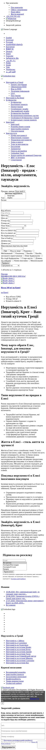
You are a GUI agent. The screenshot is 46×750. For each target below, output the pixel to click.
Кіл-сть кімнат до (8, 233)
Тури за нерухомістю (19, 144)
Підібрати (5, 263)
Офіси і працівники (19, 10)
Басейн (30, 253)
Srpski (8, 65)
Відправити (8, 747)
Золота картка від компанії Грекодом (26, 155)
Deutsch (9, 51)
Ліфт (5, 251)
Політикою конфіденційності (18, 578)
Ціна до (4, 218)
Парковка (28, 251)
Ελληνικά (9, 40)
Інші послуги (11, 133)
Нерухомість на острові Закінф (19, 652)
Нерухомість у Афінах (15, 641)
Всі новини (10, 605)
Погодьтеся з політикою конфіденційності (18, 740)
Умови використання (15, 681)
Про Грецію (16, 96)
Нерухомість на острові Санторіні (20, 661)
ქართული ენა (12, 58)
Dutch (8, 54)
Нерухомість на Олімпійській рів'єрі (21, 656)
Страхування (16, 160)
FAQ (13, 93)
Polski (8, 63)
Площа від (5, 221)
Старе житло (27, 258)
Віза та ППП (16, 89)
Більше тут (34, 699)
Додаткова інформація (20, 91)
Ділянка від (6, 241)
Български (10, 47)
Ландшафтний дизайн (20, 111)
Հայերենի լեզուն (14, 44)
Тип (2, 198)
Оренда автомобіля (19, 151)
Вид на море (15, 251)
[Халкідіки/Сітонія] (15, 567)
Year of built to (7, 238)
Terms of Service (6, 743)
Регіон (3, 200)
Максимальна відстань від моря (14, 246)
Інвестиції (10, 122)
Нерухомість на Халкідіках (17, 645)
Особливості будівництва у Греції (25, 118)
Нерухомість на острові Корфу (18, 647)
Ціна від (4, 215)
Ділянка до (5, 243)
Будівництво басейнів (20, 113)
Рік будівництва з (8, 236)
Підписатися (8, 572)
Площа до (5, 223)
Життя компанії (17, 14)
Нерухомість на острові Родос (18, 649)
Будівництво (11, 100)
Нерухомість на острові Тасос (18, 654)
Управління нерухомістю (21, 140)
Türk (8, 67)
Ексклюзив (15, 146)
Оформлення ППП (18, 87)
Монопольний (37, 261)
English (9, 38)
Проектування (17, 107)
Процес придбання (19, 84)
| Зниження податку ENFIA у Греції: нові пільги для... (22, 597)
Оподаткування (17, 131)
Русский (9, 42)
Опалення (19, 253)
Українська (10, 69)
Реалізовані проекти (19, 104)
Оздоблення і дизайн (19, 109)
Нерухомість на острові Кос (17, 663)
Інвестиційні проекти (20, 129)
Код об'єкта (6, 211)
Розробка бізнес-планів (20, 127)
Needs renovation (21, 261)
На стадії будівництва (10, 258)
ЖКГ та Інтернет (18, 158)
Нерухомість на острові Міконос (19, 658)
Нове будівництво (32, 256)
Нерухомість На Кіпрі (15, 98)
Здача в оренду (17, 142)
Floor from (5, 226)
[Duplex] (15, 198)
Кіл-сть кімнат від (8, 230)
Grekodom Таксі (17, 153)
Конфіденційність (13, 679)
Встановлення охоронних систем (25, 115)
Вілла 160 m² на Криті (10, 288)
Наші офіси (15, 12)
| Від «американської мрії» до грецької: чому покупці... (22, 593)
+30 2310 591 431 (13, 16)
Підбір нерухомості (19, 135)
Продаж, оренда (7, 191)
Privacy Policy (35, 742)
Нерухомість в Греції (14, 82)
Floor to (4, 228)
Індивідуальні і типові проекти (24, 120)
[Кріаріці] (15, 569)
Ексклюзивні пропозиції (16, 677)
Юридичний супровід (20, 138)
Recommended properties (16, 672)
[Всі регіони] (15, 563)
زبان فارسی (11, 61)
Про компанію (17, 7)
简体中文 (10, 49)
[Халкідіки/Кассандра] (15, 565)
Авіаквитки (16, 149)
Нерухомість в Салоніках (16, 643)
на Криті (4, 292)
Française (9, 56)
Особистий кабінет (14, 683)
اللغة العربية (11, 72)
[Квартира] (15, 196)
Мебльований (7, 253)
